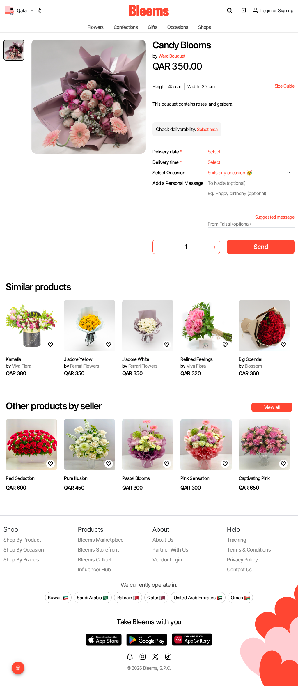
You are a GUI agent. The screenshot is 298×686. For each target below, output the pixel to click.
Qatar (153, 597)
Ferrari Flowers (81, 366)
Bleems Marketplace (101, 540)
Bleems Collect (95, 559)
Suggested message (275, 217)
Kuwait (55, 597)
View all (272, 407)
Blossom (250, 366)
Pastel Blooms (136, 478)
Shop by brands (21, 559)
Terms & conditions (249, 550)
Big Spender (250, 359)
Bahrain (125, 597)
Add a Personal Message (177, 183)
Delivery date (167, 152)
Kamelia (13, 359)
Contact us (239, 569)
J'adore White (135, 359)
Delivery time (167, 162)
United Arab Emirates (195, 597)
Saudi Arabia (90, 597)
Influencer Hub (94, 569)
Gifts (152, 27)
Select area (207, 129)
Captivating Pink (254, 478)
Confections (126, 27)
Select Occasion (168, 173)
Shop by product (22, 540)
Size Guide (285, 86)
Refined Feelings (196, 359)
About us (162, 540)
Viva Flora (18, 366)
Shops (204, 27)
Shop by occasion (23, 550)
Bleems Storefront (98, 550)
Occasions (177, 27)
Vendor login (167, 559)
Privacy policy (242, 559)
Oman (237, 597)
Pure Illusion (76, 478)
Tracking (236, 540)
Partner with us (170, 550)
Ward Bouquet (172, 56)
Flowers (96, 27)
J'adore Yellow (78, 359)
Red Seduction (20, 478)
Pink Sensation (195, 478)
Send (261, 246)
